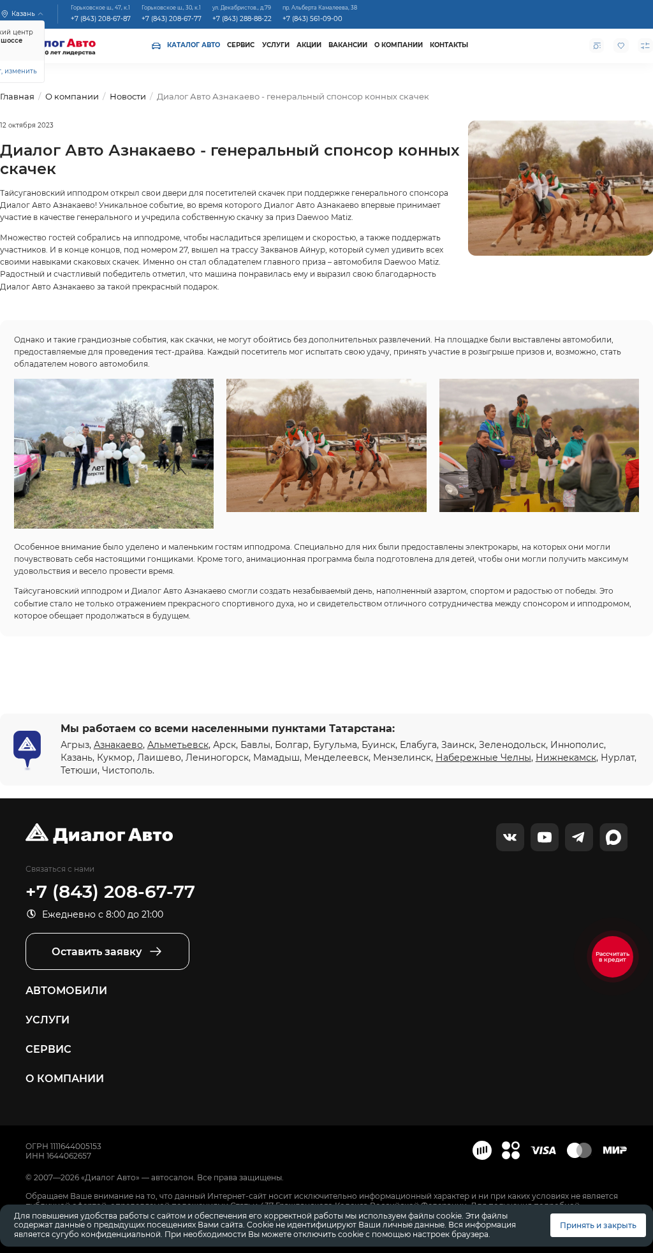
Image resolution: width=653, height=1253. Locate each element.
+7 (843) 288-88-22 (242, 18)
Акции (309, 45)
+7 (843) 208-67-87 (101, 18)
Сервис (240, 45)
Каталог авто (193, 45)
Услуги (276, 45)
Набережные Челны (483, 757)
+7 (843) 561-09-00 (312, 18)
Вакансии (347, 45)
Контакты (449, 45)
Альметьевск (178, 745)
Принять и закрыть (598, 1225)
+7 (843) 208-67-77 (172, 18)
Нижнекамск (566, 757)
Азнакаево (118, 745)
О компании (398, 45)
